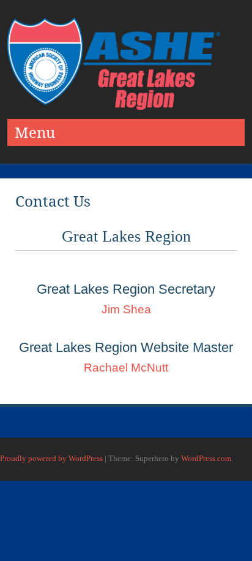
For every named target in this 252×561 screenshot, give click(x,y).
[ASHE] (113, 106)
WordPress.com (206, 458)
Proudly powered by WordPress (51, 458)
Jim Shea (126, 309)
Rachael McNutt (126, 367)
